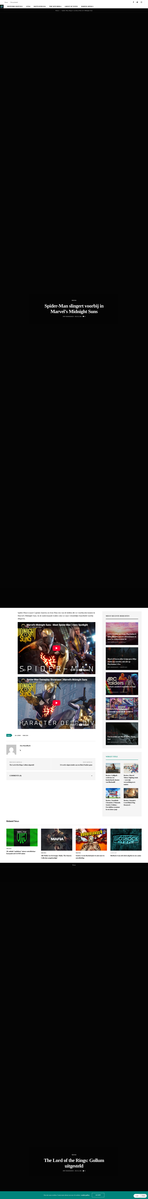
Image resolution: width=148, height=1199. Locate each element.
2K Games (18, 735)
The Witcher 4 (55, 6)
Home (6, 2)
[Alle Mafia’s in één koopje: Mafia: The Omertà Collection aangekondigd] (56, 840)
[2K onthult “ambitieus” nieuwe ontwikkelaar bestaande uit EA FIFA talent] (22, 837)
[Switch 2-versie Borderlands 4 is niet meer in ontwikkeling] (91, 840)
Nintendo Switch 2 (15, 6)
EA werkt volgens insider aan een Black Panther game (76, 765)
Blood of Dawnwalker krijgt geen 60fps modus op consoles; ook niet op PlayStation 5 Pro (122, 661)
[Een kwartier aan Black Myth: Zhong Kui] (122, 733)
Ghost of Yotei (71, 6)
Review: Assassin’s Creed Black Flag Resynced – (130, 803)
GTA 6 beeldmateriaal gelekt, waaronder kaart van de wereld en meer (120, 711)
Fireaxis (25, 735)
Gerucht (113, 853)
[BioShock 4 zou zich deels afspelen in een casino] (126, 840)
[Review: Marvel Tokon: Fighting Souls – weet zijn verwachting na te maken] (131, 768)
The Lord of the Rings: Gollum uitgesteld (21, 765)
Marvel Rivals (87, 6)
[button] (140, 1196)
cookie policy (85, 1195)
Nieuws (74, 300)
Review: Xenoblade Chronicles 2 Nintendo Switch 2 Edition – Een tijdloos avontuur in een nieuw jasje (113, 805)
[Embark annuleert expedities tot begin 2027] (122, 683)
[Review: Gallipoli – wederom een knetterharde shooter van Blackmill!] (113, 768)
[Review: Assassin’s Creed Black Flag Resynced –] (131, 793)
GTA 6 (28, 6)
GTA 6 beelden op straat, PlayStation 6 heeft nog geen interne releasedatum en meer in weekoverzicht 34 (122, 636)
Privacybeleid (14, 2)
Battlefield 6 (40, 6)
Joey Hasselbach (68, 316)
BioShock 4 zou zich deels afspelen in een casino (125, 856)
